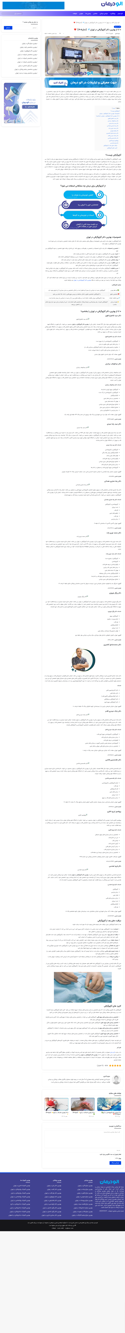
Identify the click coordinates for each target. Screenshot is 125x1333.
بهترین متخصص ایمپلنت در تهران (27, 62)
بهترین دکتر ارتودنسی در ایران (52, 1204)
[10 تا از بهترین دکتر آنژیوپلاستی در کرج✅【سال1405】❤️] (109, 1104)
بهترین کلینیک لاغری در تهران (21, 1185)
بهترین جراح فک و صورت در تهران (83, 1211)
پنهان (114, 108)
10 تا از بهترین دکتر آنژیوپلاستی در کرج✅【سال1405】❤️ (111, 1113)
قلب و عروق (110, 23)
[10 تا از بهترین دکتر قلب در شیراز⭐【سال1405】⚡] (56, 1104)
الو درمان (120, 13)
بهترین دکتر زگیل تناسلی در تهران (52, 1211)
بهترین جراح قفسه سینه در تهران (83, 1204)
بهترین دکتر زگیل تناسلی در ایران (27, 66)
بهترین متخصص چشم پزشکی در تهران (26, 69)
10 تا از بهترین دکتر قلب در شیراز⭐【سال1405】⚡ (56, 1113)
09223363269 (103, 1211)
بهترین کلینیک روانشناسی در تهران (20, 1197)
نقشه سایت (60, 1228)
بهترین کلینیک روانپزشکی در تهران (20, 1189)
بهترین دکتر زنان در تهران (54, 1185)
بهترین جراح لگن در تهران (29, 43)
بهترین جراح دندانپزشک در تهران (83, 1208)
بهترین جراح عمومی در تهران (84, 1197)
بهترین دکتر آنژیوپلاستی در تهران (82, 280)
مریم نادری (117, 33)
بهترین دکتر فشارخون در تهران (52, 1200)
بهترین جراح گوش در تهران (85, 1193)
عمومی (81, 13)
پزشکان (113, 13)
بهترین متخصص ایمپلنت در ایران (27, 54)
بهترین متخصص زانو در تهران (28, 47)
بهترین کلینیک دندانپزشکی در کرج (20, 1204)
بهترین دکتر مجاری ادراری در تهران (51, 1215)
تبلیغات (75, 13)
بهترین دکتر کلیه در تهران (54, 1189)
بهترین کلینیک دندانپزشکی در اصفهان (19, 1215)
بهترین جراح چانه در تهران (85, 1189)
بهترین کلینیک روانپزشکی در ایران (20, 1193)
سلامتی (95, 13)
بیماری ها (88, 13)
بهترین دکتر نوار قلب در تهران (53, 1193)
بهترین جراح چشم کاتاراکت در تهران (82, 1215)
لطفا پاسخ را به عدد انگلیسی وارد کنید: (110, 1154)
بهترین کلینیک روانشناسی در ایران (20, 1200)
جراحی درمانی (104, 13)
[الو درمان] (111, 4)
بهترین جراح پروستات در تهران (84, 1200)
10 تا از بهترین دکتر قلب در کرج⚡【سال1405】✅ (83, 1113)
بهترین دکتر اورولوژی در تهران (28, 51)
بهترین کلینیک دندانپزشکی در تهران (20, 1211)
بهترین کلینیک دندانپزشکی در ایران (20, 1208)
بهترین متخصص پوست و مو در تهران (26, 73)
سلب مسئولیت (69, 1228)
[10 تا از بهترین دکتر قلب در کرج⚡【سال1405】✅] (83, 1104)
